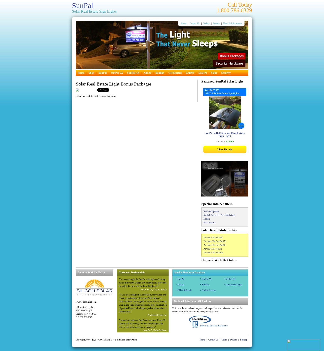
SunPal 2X (117, 72)
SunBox (159, 72)
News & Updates (211, 211)
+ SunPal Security (208, 290)
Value (214, 72)
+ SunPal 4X (229, 279)
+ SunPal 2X (206, 279)
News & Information (232, 23)
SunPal (82, 5)
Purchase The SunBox (213, 252)
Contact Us (195, 23)
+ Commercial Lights (233, 284)
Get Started (175, 72)
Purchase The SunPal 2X (214, 241)
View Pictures (209, 222)
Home (183, 23)
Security (226, 72)
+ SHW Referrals (184, 290)
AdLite (147, 72)
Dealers (216, 23)
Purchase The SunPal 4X (214, 245)
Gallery (206, 23)
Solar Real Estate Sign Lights (94, 11)
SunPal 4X (133, 72)
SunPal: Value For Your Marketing (219, 215)
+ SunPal (180, 279)
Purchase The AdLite (212, 249)
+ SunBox (204, 284)
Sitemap (243, 339)
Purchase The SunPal (212, 237)
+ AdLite (180, 284)
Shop (91, 72)
